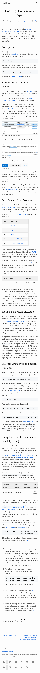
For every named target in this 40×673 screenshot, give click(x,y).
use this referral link (12, 189)
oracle (34, 21)
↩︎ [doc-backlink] (36, 565)
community (22, 21)
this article (30, 91)
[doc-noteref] (27, 116)
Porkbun (31, 263)
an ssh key (15, 54)
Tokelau (13, 226)
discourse (29, 21)
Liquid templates (23, 527)
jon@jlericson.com (7, 651)
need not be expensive (9, 207)
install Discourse (28, 422)
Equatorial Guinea (17, 243)
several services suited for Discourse (15, 321)
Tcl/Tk (34, 252)
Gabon (13, 235)
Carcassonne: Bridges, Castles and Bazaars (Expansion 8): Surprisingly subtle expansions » (29, 637)
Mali (12, 230)
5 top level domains (22, 214)
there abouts (12, 109)
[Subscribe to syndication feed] (27, 667)
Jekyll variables (10, 527)
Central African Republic (19, 239)
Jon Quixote (7, 3)
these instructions (16, 76)
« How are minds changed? (9, 635)
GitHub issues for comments (24, 457)
